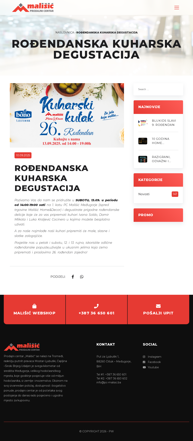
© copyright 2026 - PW (96, 431)
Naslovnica (64, 32)
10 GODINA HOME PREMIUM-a (161, 141)
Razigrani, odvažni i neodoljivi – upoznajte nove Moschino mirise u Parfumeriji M (165, 159)
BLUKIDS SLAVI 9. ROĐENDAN (164, 123)
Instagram (154, 356)
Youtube (153, 367)
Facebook (154, 362)
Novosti (143, 194)
